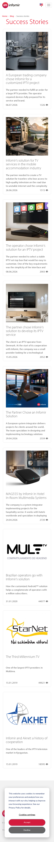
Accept (27, 822)
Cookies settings (27, 814)
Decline (27, 830)
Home (4, 16)
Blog (12, 16)
